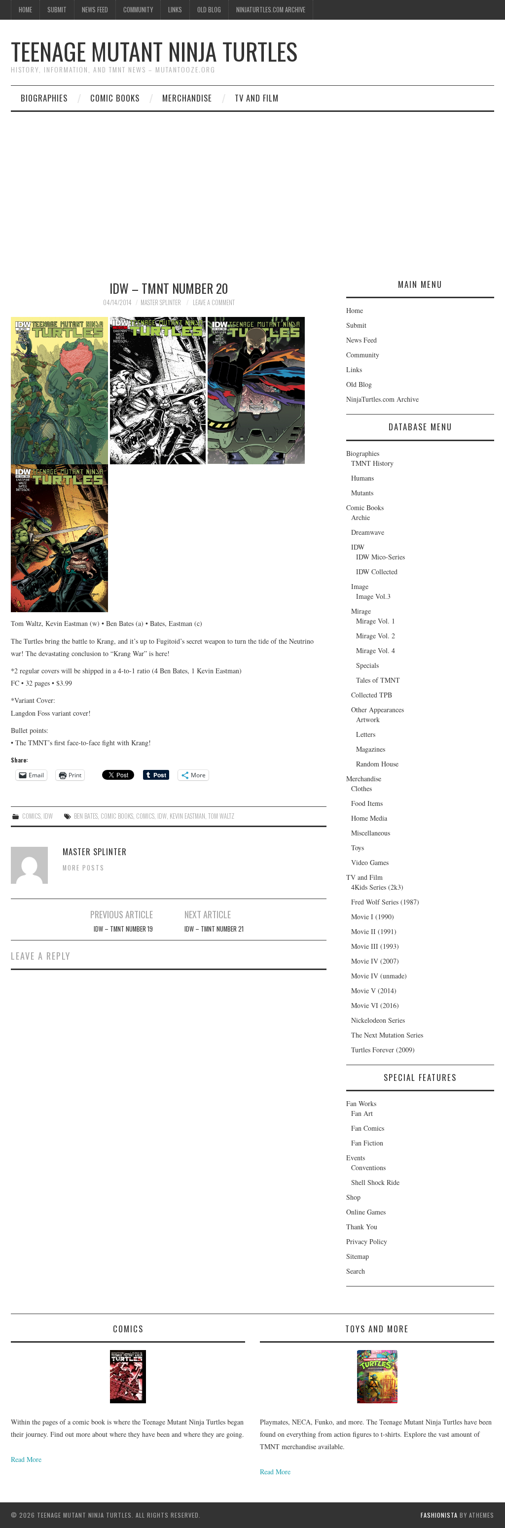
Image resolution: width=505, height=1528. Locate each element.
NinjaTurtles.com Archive (270, 9)
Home (25, 9)
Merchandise (187, 98)
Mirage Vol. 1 (375, 620)
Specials (367, 665)
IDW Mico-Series (380, 556)
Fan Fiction (367, 1142)
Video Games (370, 862)
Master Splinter (161, 302)
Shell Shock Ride (375, 1182)
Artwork (368, 719)
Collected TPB (371, 694)
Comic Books (115, 98)
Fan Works (361, 1103)
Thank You (361, 1226)
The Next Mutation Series (387, 1035)
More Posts (84, 867)
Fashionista (439, 1515)
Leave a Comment (214, 302)
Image (359, 586)
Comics (31, 816)
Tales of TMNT (378, 680)
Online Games (366, 1211)
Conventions (368, 1167)
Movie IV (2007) (375, 961)
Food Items (367, 803)
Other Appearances (377, 709)
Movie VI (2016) (375, 1005)
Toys (357, 847)
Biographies (44, 98)
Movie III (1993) (375, 946)
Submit (57, 9)
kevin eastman (187, 816)
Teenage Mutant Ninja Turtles (154, 51)
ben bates (86, 816)
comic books (117, 816)
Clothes (361, 788)
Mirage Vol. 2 (375, 635)
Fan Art (362, 1113)
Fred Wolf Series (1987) (385, 901)
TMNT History (372, 463)
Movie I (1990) (372, 916)
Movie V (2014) (374, 990)
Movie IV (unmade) (379, 975)
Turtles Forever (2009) (383, 1049)
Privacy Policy (366, 1241)
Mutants (362, 492)
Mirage (361, 611)
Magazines (370, 749)
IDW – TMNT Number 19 (123, 929)
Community (138, 9)
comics (145, 816)
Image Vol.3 (373, 596)
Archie (360, 517)
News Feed (95, 9)
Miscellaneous (370, 832)
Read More (26, 1459)
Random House (377, 763)
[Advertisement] (252, 186)
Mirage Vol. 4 (375, 650)
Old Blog (209, 9)
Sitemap (357, 1256)
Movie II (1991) (374, 931)
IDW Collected (376, 571)
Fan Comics (367, 1128)
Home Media (369, 818)
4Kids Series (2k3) (377, 887)
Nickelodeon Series (378, 1020)
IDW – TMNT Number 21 (214, 929)
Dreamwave (367, 532)
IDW (48, 816)
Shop (353, 1197)
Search (355, 1271)
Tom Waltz (221, 816)
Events (355, 1157)
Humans (362, 478)
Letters (365, 734)
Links (175, 9)
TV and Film (257, 98)
